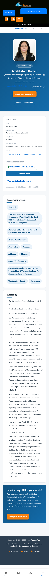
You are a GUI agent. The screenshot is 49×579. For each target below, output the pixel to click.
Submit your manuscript (24, 94)
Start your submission (18, 516)
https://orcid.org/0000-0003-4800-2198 (24, 154)
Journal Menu (24, 24)
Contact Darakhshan (24, 102)
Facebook (14, 551)
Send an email (24, 173)
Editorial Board (21, 28)
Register (9, 12)
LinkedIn (36, 551)
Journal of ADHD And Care (17, 86)
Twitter (25, 551)
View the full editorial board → (20, 181)
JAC (6, 28)
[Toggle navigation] (19, 19)
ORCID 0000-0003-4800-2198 (21, 167)
